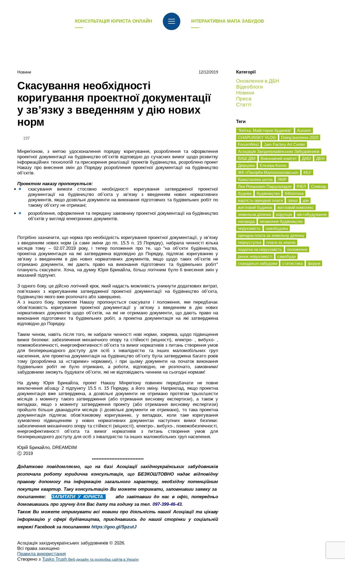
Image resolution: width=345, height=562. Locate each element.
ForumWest (248, 144)
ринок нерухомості (255, 256)
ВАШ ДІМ (247, 158)
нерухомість (249, 228)
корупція (284, 214)
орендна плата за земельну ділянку (271, 235)
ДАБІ (306, 158)
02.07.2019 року (70, 248)
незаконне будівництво (281, 221)
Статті (243, 104)
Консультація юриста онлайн (113, 21)
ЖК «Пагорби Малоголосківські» (268, 172)
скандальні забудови (257, 263)
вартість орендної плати (260, 200)
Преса (243, 98)
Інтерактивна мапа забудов (227, 21)
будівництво (268, 193)
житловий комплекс (295, 207)
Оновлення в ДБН (257, 81)
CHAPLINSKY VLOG (257, 137)
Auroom (304, 130)
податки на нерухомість (260, 249)
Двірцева (246, 165)
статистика (292, 263)
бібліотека (294, 193)
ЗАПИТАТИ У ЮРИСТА (78, 496)
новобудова (277, 228)
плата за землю (280, 242)
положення (297, 249)
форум (314, 263)
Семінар (318, 186)
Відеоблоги (249, 87)
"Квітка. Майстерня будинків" (265, 130)
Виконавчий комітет (279, 158)
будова (244, 193)
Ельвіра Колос (273, 165)
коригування (136, 151)
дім (306, 200)
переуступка (249, 242)
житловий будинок (255, 207)
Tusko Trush (90, 559)
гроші (293, 200)
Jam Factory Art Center (284, 144)
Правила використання (41, 553)
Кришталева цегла (255, 179)
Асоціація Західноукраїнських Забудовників (278, 151)
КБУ (307, 172)
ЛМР (282, 179)
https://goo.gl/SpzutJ (113, 526)
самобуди (286, 256)
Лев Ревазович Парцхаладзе (265, 186)
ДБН (320, 158)
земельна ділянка (254, 214)
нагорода (246, 221)
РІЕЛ (301, 186)
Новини (24, 72)
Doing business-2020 (299, 137)
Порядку (55, 323)
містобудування (312, 214)
